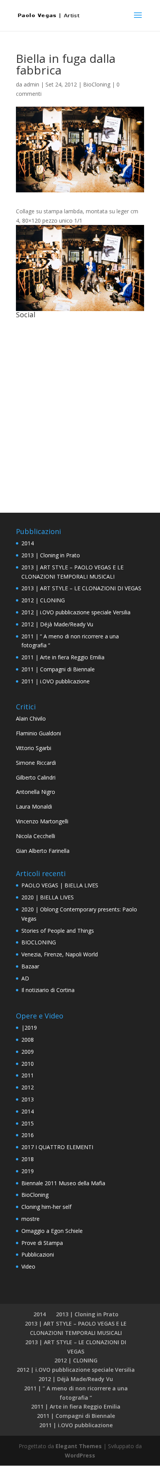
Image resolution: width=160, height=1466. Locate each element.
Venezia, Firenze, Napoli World (59, 954)
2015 (27, 1123)
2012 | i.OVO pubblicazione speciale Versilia (75, 612)
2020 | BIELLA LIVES (47, 897)
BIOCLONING (38, 942)
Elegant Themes (79, 1446)
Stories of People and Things (57, 930)
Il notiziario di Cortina (48, 990)
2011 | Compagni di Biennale (58, 669)
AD (25, 978)
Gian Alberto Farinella (43, 850)
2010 (27, 1063)
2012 (27, 1087)
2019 (27, 1171)
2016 (27, 1135)
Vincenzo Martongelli (42, 821)
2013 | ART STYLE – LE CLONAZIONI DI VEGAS (81, 588)
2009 (27, 1051)
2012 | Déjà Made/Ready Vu (57, 624)
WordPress (80, 1455)
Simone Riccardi (36, 762)
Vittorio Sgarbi (33, 748)
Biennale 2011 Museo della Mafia (63, 1183)
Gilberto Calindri (36, 777)
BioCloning (96, 84)
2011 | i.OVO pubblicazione (55, 681)
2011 (27, 1075)
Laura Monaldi (34, 806)
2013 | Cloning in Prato (50, 555)
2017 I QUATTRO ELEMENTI (57, 1147)
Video (28, 1266)
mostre (30, 1218)
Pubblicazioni (37, 1254)
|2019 (29, 1027)
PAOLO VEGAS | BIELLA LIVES (59, 885)
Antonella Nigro (35, 791)
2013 (27, 1099)
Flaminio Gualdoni (38, 733)
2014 (27, 543)
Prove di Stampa (42, 1242)
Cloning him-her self (46, 1206)
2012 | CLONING (43, 600)
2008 (27, 1039)
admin (31, 84)
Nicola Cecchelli (35, 836)
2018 (27, 1159)
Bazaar (30, 966)
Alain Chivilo (31, 718)
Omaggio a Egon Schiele (52, 1230)
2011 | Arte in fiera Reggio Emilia (62, 657)
